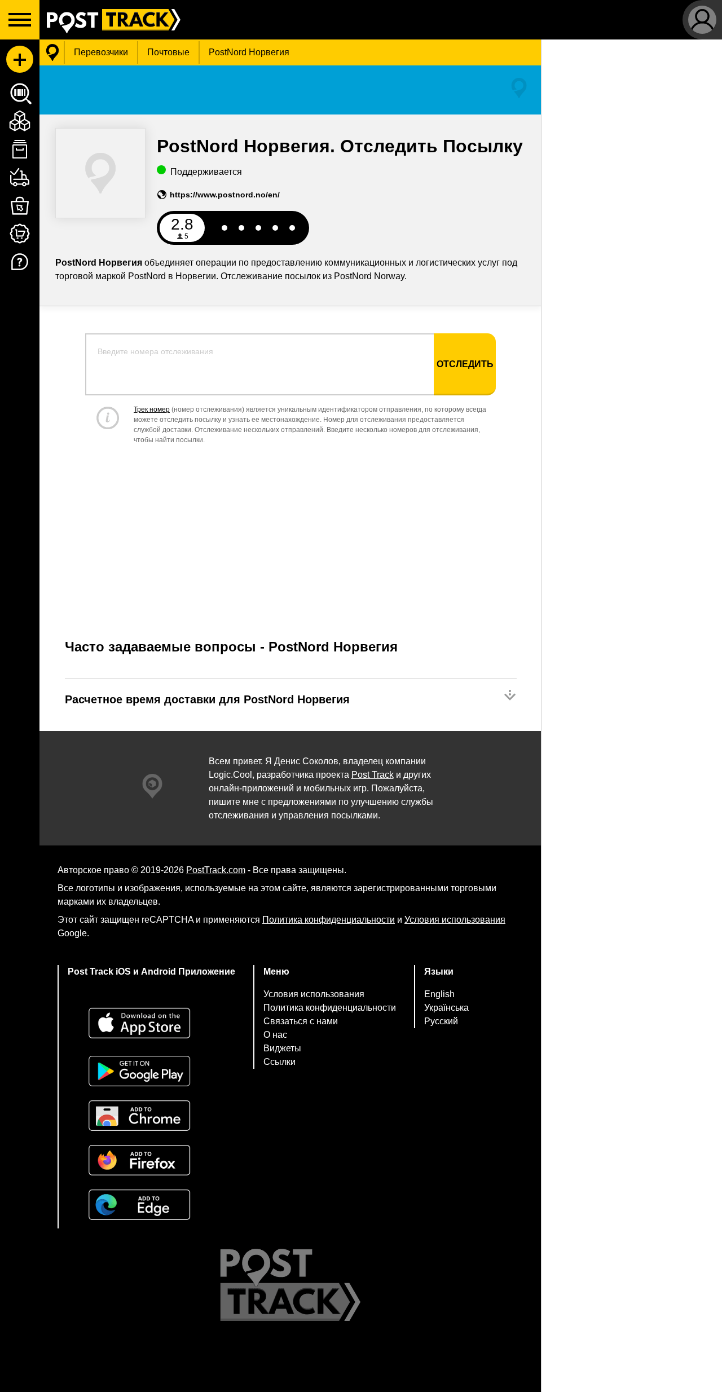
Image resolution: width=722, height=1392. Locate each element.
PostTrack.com (215, 870)
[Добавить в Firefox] (151, 1161)
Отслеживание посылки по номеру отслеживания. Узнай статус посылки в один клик (109, 19)
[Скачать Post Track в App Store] (151, 1024)
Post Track (372, 774)
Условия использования (454, 919)
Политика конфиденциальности (328, 919)
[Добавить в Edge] (151, 1206)
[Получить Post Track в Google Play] (151, 1072)
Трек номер (152, 409)
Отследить (465, 364)
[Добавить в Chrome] (151, 1117)
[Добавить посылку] (19, 59)
